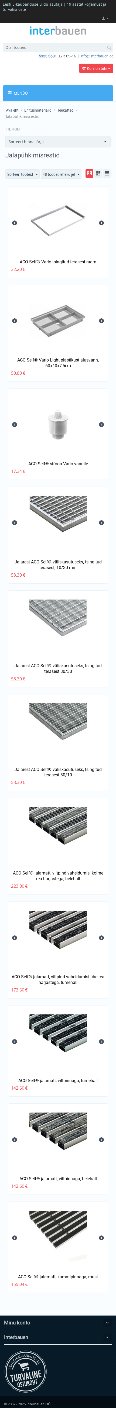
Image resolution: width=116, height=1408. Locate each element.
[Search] (109, 47)
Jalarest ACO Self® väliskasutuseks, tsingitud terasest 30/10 (58, 772)
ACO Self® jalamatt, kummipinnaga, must (58, 1276)
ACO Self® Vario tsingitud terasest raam (58, 261)
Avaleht (12, 110)
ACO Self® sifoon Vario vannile (58, 463)
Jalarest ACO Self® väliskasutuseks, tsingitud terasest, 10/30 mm (58, 564)
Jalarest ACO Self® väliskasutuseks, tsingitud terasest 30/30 (58, 668)
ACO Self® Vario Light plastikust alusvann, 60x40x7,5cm (58, 362)
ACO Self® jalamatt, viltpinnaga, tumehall (58, 1080)
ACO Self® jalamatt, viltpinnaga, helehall (58, 1178)
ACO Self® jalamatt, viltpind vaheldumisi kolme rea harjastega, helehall (58, 875)
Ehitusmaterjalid (38, 110)
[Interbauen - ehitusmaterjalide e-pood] (58, 30)
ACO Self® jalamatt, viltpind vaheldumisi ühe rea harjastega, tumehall (58, 979)
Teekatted (65, 110)
